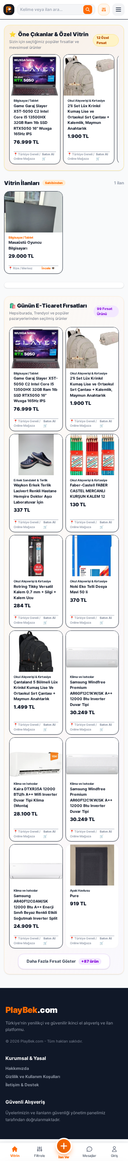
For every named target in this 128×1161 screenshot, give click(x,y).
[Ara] (87, 9)
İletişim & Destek (22, 1084)
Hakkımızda (17, 1068)
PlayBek (31, 1010)
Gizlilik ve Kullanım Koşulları (32, 1076)
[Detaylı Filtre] (104, 9)
